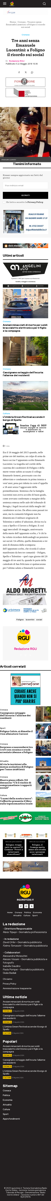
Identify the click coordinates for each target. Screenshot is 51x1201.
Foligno (20, 619)
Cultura (6, 413)
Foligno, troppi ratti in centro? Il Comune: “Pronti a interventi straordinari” (13, 849)
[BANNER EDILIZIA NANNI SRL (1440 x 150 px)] (25, 245)
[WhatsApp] (32, 72)
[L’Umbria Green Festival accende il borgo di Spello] (25, 395)
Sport (3, 728)
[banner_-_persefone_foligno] (25, 689)
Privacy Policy (35, 202)
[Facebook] (19, 72)
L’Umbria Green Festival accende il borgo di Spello (24, 418)
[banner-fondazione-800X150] (25, 82)
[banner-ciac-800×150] (25, 92)
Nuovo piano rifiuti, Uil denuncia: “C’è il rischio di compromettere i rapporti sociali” (16, 783)
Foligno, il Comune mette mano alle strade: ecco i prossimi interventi (37, 849)
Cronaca (22, 22)
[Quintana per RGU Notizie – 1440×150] (25, 610)
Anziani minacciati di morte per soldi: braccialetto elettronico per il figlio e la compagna (25, 327)
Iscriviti (25, 195)
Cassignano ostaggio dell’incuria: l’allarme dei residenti (23, 374)
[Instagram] (25, 655)
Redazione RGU (16, 61)
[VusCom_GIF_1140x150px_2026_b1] (25, 12)
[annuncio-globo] (25, 818)
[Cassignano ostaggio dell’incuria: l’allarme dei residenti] (25, 351)
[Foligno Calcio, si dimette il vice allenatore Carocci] (43, 731)
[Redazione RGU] (25, 636)
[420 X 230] (25, 221)
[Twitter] (25, 72)
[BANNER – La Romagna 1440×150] (25, 835)
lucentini (30, 619)
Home (13, 22)
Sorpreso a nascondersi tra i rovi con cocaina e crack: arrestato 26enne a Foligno (16, 750)
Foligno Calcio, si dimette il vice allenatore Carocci (16, 732)
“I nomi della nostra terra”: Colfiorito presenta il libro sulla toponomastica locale (16, 801)
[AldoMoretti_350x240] (25, 589)
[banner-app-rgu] (25, 428)
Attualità (4, 761)
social (39, 619)
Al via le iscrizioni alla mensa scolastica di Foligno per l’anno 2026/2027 (16, 767)
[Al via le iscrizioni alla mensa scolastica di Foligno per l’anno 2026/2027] (43, 765)
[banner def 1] (25, 866)
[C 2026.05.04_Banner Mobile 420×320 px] (25, 275)
